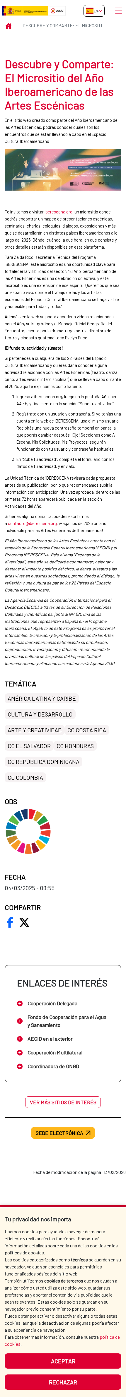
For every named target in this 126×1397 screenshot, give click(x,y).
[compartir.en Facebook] (10, 922)
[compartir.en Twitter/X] (24, 922)
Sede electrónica (59, 1133)
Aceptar (63, 1360)
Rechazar (63, 1382)
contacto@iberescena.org (32, 523)
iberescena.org (58, 211)
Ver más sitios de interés (63, 1102)
